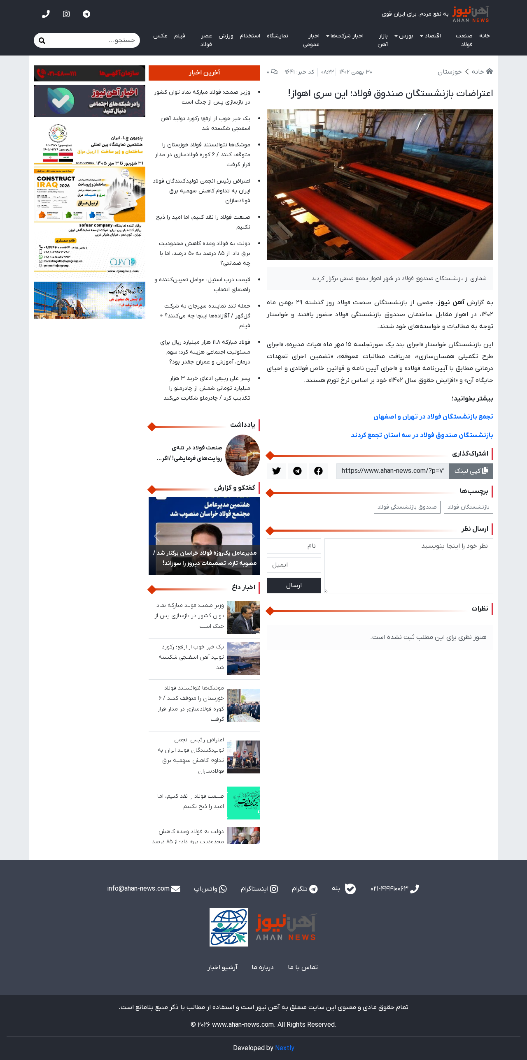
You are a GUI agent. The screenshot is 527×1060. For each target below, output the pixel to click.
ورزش (226, 36)
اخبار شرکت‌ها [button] (347, 36)
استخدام (250, 36)
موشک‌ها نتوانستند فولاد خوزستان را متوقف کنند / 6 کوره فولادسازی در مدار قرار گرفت (202, 155)
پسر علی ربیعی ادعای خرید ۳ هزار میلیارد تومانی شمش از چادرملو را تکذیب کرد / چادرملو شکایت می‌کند (206, 388)
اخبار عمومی (311, 40)
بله (337, 889)
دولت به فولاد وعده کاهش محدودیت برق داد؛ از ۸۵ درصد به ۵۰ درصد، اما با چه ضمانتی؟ (204, 253)
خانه (484, 36)
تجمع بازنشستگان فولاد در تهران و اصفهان (433, 417)
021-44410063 (390, 889)
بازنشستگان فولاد (469, 507)
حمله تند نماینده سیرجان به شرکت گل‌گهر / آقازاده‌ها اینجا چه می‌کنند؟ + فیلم (204, 316)
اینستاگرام (255, 889)
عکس (160, 36)
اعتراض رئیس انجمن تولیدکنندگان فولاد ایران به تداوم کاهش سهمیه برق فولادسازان (201, 191)
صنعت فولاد (464, 40)
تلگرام (300, 889)
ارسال (294, 585)
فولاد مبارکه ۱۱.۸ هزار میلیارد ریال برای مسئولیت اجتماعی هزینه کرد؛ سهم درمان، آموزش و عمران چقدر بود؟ (205, 352)
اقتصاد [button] (433, 36)
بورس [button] (406, 36)
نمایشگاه (277, 36)
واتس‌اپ (206, 889)
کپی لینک (468, 471)
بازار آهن (383, 40)
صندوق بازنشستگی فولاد (407, 507)
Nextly (284, 1048)
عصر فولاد (206, 40)
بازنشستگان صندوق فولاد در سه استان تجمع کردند (422, 435)
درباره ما (263, 967)
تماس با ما (303, 967)
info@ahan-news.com (139, 889)
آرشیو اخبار (223, 967)
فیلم (179, 36)
